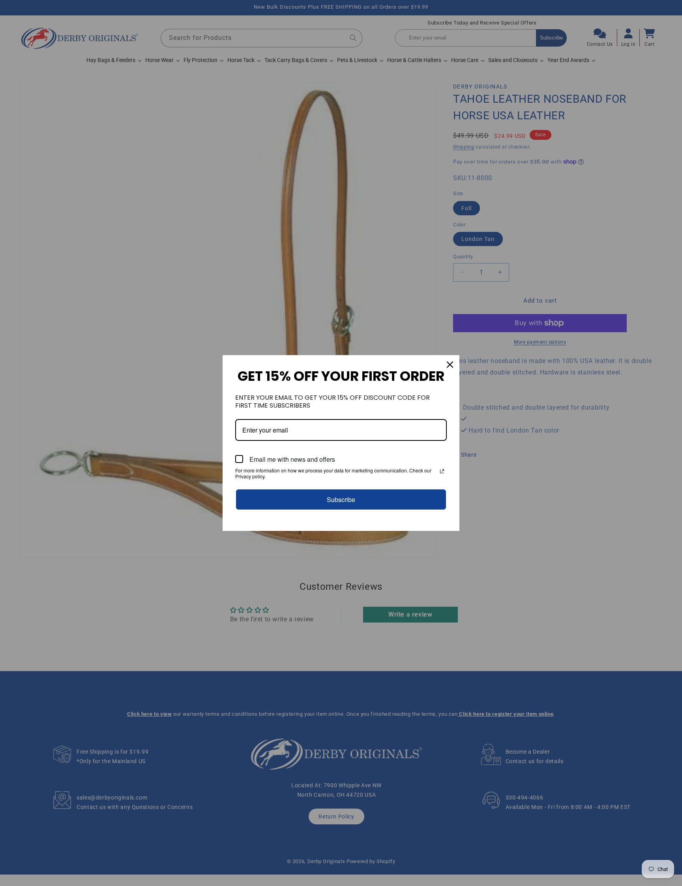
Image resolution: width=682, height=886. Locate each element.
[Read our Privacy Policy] (442, 471)
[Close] (449, 364)
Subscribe (341, 499)
